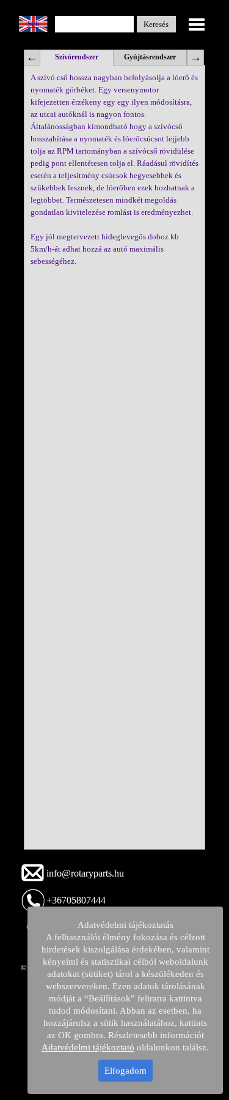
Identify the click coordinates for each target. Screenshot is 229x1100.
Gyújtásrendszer (150, 57)
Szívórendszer (76, 57)
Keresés (156, 24)
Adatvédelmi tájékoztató (88, 1047)
